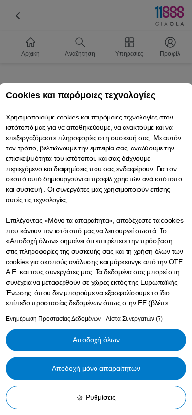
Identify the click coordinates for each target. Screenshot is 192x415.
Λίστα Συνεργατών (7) (134, 318)
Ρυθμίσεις (101, 397)
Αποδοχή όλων (96, 340)
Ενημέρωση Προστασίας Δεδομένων (53, 318)
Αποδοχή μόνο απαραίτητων (96, 368)
